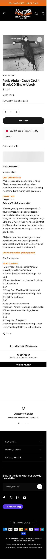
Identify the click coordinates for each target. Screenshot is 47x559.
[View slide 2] (22, 423)
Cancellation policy (34, 552)
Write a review (23, 364)
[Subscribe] (37, 491)
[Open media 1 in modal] (39, 39)
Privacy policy (10, 549)
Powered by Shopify (24, 545)
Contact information (33, 549)
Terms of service (21, 552)
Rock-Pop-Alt (9, 75)
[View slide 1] (18, 423)
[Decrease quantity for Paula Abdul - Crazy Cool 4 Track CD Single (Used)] (5, 112)
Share (8, 333)
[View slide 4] (28, 423)
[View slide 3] (25, 423)
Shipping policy (9, 552)
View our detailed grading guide (19, 252)
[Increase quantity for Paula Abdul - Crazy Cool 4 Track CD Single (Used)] (16, 112)
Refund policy (20, 549)
